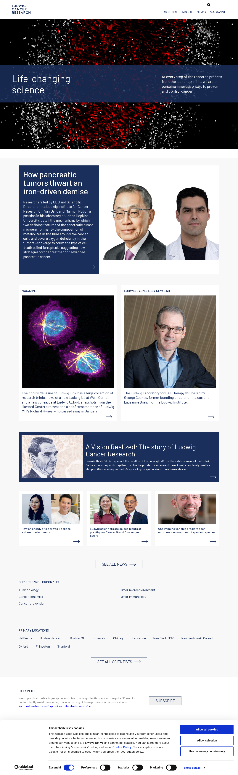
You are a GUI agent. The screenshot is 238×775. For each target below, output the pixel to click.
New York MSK (163, 638)
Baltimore (25, 638)
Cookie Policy (122, 747)
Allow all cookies (207, 729)
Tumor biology (28, 590)
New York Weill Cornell (197, 638)
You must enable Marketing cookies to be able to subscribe (55, 706)
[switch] (105, 768)
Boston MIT (78, 638)
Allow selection (207, 740)
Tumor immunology (132, 596)
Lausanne (139, 638)
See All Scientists (115, 661)
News (201, 12)
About (187, 12)
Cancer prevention (32, 603)
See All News (115, 564)
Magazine (218, 12)
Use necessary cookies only (207, 751)
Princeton (43, 646)
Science (171, 12)
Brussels (100, 638)
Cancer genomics (31, 596)
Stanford (63, 646)
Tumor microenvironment (137, 590)
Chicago (118, 638)
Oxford (23, 646)
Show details (192, 767)
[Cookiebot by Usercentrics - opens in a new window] (24, 768)
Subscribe (165, 700)
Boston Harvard (51, 638)
